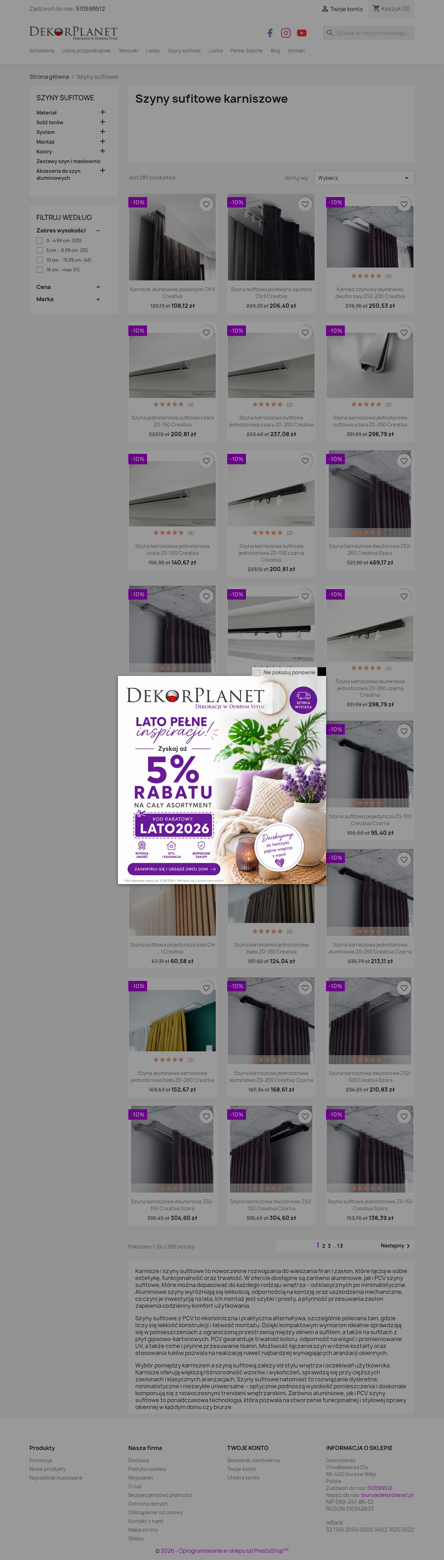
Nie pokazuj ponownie (290, 672)
